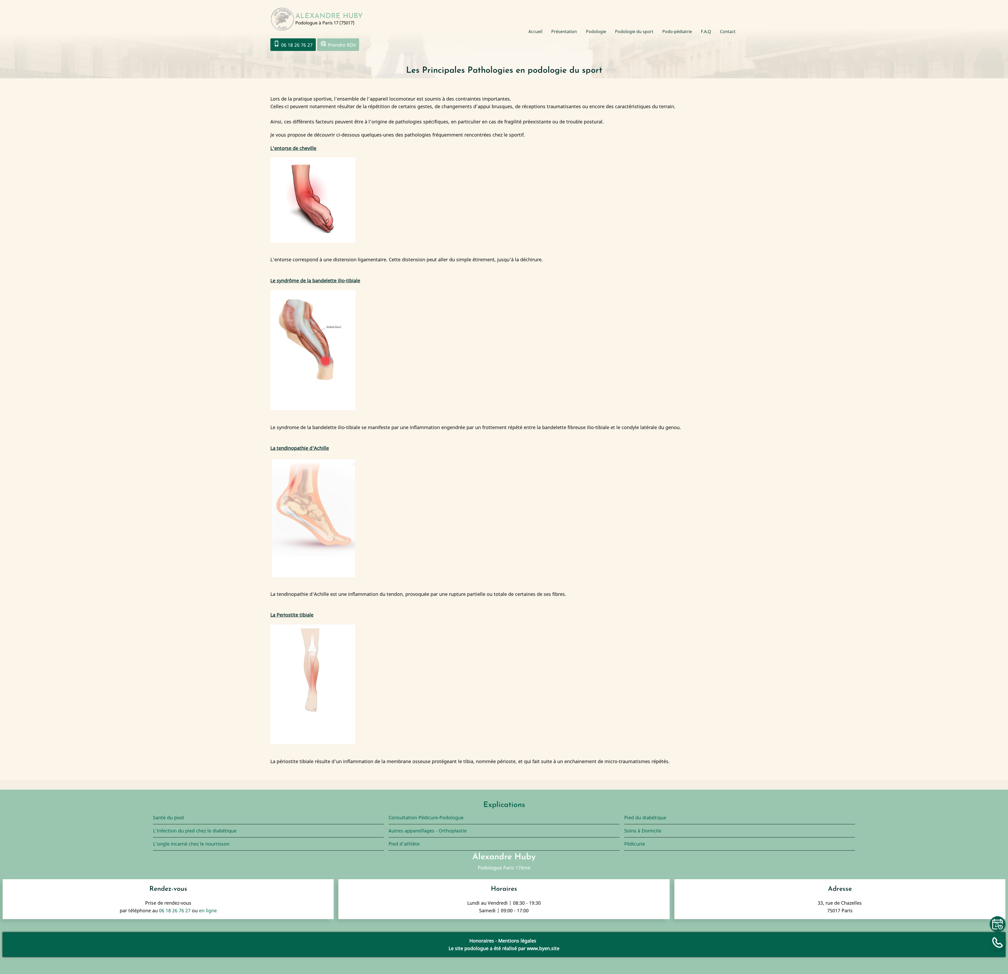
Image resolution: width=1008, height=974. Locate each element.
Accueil (535, 31)
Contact (728, 31)
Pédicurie (634, 844)
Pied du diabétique (645, 817)
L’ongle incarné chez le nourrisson (191, 844)
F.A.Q (706, 31)
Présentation (564, 31)
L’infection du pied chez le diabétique (195, 830)
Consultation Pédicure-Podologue (426, 817)
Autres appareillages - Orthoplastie (427, 830)
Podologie (596, 31)
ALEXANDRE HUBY (329, 16)
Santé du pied (168, 817)
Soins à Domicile (642, 830)
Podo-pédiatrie (677, 31)
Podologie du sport (634, 31)
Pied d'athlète (404, 844)
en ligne (208, 910)
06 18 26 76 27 (293, 44)
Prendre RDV (338, 44)
